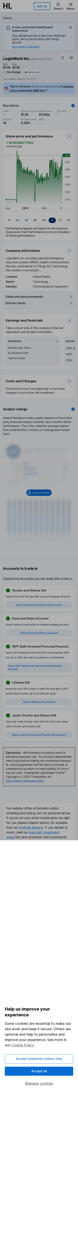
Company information (23, 251)
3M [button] (35, 220)
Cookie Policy (22, 1045)
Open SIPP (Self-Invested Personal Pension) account (35, 667)
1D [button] (9, 220)
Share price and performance (29, 136)
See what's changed (25, 46)
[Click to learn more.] (73, 106)
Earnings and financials (24, 320)
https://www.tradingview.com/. (25, 780)
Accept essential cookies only (39, 1059)
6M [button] (44, 220)
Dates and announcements (24, 296)
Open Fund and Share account (39, 633)
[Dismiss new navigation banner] (70, 27)
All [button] (68, 220)
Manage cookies (39, 1083)
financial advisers (31, 827)
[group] (39, 220)
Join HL (42, 6)
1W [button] (17, 220)
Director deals (15, 303)
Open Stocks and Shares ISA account (39, 604)
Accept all (39, 1071)
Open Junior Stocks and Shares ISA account (39, 734)
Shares (7, 18)
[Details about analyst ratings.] (73, 409)
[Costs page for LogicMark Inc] (39, 386)
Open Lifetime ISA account (39, 701)
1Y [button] (52, 220)
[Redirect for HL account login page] (39, 492)
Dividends (14, 341)
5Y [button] (60, 220)
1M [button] (26, 220)
